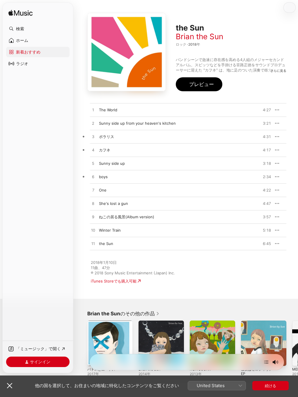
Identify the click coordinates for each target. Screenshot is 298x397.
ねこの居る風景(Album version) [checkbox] (126, 216)
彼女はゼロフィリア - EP (258, 371)
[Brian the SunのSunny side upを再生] (93, 163)
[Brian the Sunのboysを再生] (93, 177)
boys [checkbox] (103, 176)
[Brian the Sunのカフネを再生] (93, 150)
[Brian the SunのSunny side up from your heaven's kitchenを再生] (93, 123)
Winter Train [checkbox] (110, 230)
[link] (123, 313)
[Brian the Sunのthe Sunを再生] (93, 243)
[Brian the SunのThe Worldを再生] (93, 110)
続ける (270, 385)
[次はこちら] (266, 362)
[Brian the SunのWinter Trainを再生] (93, 230)
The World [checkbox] (108, 110)
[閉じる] (9, 385)
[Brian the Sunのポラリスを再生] (93, 137)
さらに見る (278, 71)
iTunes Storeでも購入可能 (113, 281)
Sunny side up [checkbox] (112, 163)
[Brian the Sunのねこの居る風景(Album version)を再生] (93, 217)
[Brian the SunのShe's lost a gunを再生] (93, 203)
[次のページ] (292, 343)
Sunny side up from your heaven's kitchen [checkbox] (137, 123)
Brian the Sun (199, 36)
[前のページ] (81, 343)
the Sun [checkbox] (106, 243)
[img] (20, 13)
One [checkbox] (103, 190)
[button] (37, 29)
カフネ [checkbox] (104, 150)
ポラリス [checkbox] (106, 136)
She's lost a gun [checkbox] (113, 203)
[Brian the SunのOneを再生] (93, 190)
